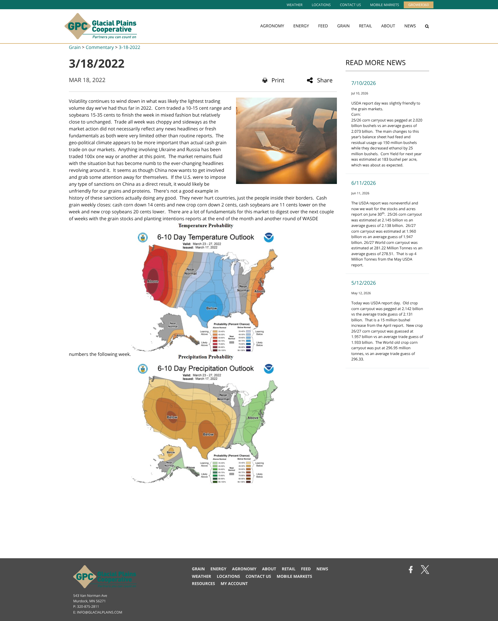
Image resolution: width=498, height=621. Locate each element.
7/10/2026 (363, 83)
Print (277, 80)
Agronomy (272, 26)
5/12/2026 (363, 283)
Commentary (100, 47)
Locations (321, 4)
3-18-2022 (129, 47)
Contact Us (350, 4)
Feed (323, 26)
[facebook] (410, 570)
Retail (365, 26)
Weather (295, 4)
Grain (343, 26)
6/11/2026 (363, 183)
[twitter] (425, 570)
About (388, 26)
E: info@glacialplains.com (97, 612)
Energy (301, 26)
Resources (203, 583)
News (410, 26)
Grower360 (418, 4)
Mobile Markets (384, 4)
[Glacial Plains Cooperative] (101, 26)
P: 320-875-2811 (86, 606)
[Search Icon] (427, 26)
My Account (234, 583)
